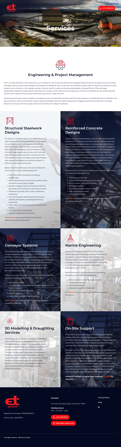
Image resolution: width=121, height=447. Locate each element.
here (72, 198)
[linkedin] (99, 407)
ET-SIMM (107, 376)
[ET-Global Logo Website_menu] (11, 4)
